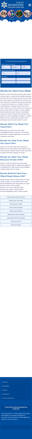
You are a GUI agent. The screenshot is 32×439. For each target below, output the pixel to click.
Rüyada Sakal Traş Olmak (16, 200)
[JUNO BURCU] (12, 14)
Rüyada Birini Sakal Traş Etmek (16, 214)
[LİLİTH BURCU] (27, 14)
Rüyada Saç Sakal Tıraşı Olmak (15, 91)
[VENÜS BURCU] (19, 14)
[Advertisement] (16, 40)
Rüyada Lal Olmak (16, 221)
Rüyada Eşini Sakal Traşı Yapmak (16, 218)
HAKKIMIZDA (5, 386)
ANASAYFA (5, 382)
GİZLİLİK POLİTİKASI (8, 398)
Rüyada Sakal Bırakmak (16, 211)
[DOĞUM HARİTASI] (4, 14)
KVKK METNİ (5, 394)
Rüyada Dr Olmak (16, 225)
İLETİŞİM (4, 390)
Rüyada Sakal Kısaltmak (16, 207)
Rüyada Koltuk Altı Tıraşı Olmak (16, 197)
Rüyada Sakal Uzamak (16, 204)
